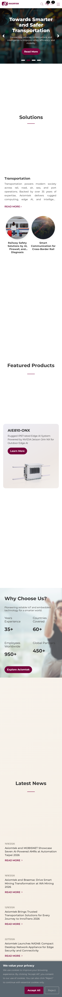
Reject (52, 990)
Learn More (17, 451)
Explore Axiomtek (18, 669)
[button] (4, 36)
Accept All (34, 990)
